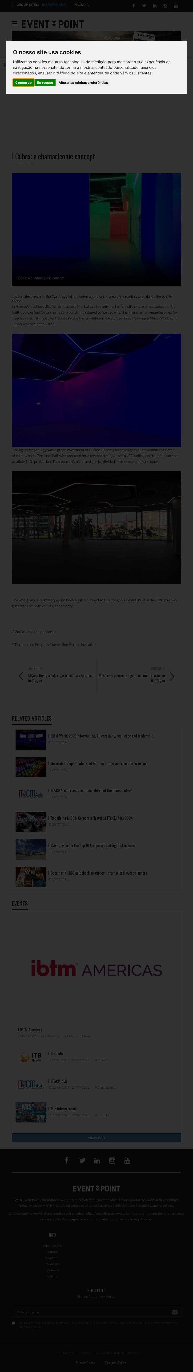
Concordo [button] (23, 83)
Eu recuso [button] (45, 83)
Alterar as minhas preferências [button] (83, 83)
